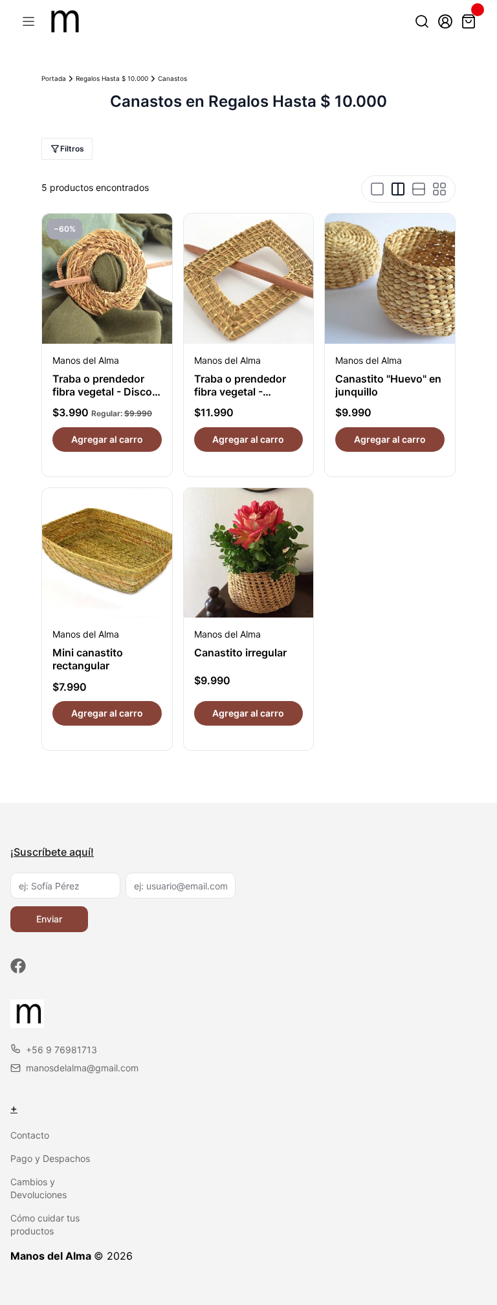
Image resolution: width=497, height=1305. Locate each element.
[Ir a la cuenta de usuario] (445, 21)
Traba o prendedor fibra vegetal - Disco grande (102, 391)
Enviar (49, 918)
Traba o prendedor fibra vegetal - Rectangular (240, 391)
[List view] (418, 189)
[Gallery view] (439, 189)
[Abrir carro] (468, 21)
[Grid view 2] (398, 189)
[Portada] (63, 21)
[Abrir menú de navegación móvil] (28, 21)
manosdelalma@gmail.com (82, 1067)
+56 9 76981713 (61, 1049)
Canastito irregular (240, 652)
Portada (53, 78)
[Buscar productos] (422, 21)
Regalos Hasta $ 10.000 (112, 78)
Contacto (29, 1135)
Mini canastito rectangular (87, 659)
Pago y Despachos (50, 1158)
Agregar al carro (107, 439)
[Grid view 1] (377, 189)
